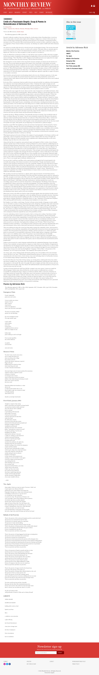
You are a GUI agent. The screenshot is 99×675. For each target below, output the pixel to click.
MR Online (49, 12)
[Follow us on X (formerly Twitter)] (7, 664)
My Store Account (31, 664)
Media (31, 28)
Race (14, 28)
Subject (5, 28)
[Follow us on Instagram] (4, 664)
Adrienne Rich (8, 27)
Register (29, 661)
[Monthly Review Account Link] (92, 6)
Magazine (17, 12)
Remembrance (7, 19)
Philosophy (27, 28)
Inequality (10, 28)
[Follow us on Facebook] (10, 664)
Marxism (17, 28)
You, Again (69, 56)
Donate (41, 12)
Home (5, 12)
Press (30, 12)
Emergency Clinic (70, 61)
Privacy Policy (75, 664)
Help (36, 12)
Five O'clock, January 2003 (73, 66)
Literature (36, 28)
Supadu (52, 672)
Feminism (22, 28)
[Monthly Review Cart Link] (94, 6)
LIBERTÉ (68, 53)
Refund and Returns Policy (79, 661)
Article (18, 31)
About (10, 12)
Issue (22, 31)
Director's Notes (70, 63)
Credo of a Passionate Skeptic (74, 68)
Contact (24, 12)
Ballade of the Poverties (72, 51)
